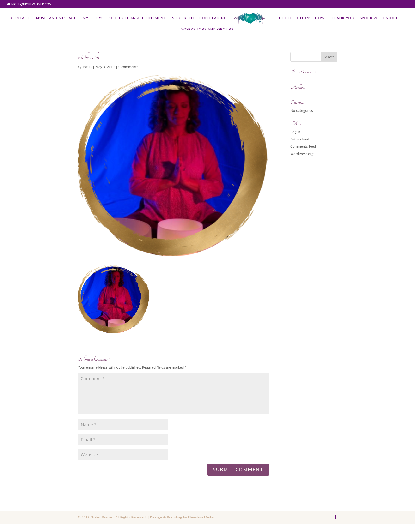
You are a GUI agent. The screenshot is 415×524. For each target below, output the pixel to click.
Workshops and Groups (207, 29)
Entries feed (299, 139)
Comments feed (303, 146)
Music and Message (56, 18)
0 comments (128, 67)
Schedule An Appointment (137, 18)
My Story (93, 18)
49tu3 (87, 67)
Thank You (342, 18)
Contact (20, 18)
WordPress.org (302, 153)
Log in (295, 131)
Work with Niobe (379, 18)
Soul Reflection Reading (199, 18)
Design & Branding (166, 517)
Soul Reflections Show (299, 18)
